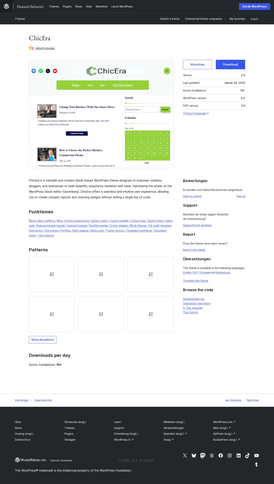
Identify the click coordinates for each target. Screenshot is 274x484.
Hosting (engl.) (24, 433)
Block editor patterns (42, 220)
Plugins (68, 433)
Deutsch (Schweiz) (61, 460)
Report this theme (194, 249)
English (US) (190, 272)
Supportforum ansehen (197, 225)
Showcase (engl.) (75, 422)
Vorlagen (69, 439)
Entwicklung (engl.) (126, 433)
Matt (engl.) (222, 427)
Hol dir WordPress (254, 6)
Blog (59, 220)
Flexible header (98, 225)
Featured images (77, 225)
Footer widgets (119, 225)
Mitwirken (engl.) (174, 422)
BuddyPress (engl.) (226, 439)
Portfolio (65, 230)
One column (51, 230)
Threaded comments (139, 230)
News (18, 427)
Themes (20, 18)
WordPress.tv (124, 439)
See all (241, 196)
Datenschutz (23, 439)
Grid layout (35, 230)
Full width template (159, 225)
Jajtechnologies (45, 48)
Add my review (192, 196)
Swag (169, 439)
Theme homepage (194, 113)
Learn (117, 422)
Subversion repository (197, 303)
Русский (204, 272)
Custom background (76, 220)
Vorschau (197, 64)
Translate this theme (195, 280)
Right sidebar (80, 230)
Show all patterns (42, 339)
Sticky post (97, 230)
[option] (52, 274)
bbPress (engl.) (224, 433)
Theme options (114, 230)
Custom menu (155, 220)
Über (18, 422)
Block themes (138, 225)
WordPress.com (224, 422)
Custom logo (138, 220)
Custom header (119, 220)
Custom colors (99, 220)
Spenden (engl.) (175, 433)
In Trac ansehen (193, 307)
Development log (193, 298)
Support (119, 427)
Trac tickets (190, 312)
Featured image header (50, 225)
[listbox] (101, 294)
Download (230, 64)
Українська (223, 272)
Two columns (46, 235)
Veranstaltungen (174, 427)
